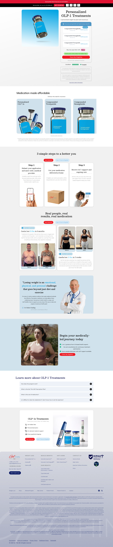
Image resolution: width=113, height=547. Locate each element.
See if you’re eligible (62, 160)
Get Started (48, 160)
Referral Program (29, 490)
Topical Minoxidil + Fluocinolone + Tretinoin (47, 469)
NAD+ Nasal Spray (62, 462)
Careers (71, 490)
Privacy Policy (34, 540)
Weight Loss (12, 490)
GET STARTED (59, 5)
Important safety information (56, 135)
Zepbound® (28, 465)
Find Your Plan (15, 473)
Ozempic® (27, 462)
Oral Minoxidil (44, 476)
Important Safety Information (80, 465)
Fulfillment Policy (44, 540)
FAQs (74, 468)
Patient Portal (50, 490)
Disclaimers (12, 540)
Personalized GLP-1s (30, 459)
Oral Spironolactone (46, 484)
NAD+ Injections (61, 459)
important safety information (71, 496)
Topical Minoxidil (45, 473)
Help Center (76, 462)
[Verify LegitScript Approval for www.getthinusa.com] (96, 464)
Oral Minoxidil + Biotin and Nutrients (47, 480)
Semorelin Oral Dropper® (47, 462)
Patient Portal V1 (61, 490)
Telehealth (53, 540)
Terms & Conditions (22, 540)
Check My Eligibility (67, 354)
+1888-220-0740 (13, 461)
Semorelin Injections (46, 459)
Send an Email (76, 459)
